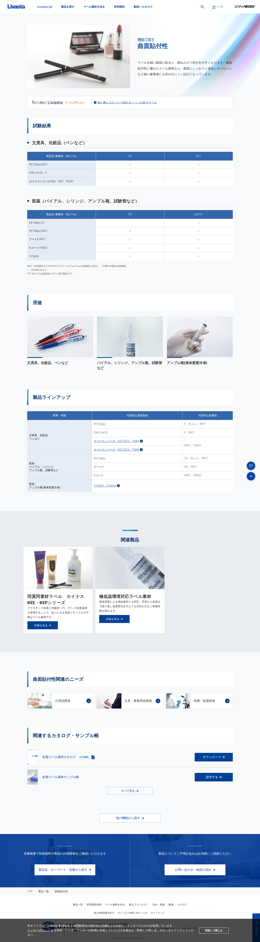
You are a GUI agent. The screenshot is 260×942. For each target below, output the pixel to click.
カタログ (182, 904)
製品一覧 (43, 891)
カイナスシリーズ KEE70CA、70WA (116, 449)
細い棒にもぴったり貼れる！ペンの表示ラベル (127, 102)
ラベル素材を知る (94, 6)
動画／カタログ (143, 6)
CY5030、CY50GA (105, 485)
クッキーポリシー (38, 930)
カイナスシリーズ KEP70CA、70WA (116, 441)
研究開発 (119, 6)
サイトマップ (157, 913)
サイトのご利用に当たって (131, 913)
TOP (30, 891)
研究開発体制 (94, 904)
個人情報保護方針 (103, 913)
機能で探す (146, 39)
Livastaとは (44, 6)
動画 (171, 904)
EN (221, 6)
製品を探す (67, 6)
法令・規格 (158, 904)
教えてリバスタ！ (139, 904)
